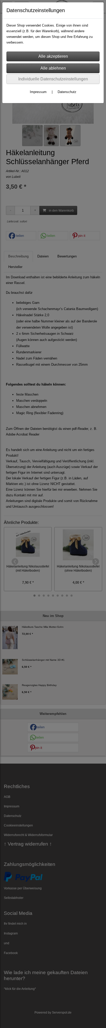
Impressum (38, 92)
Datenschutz (67, 92)
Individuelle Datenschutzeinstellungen (53, 79)
